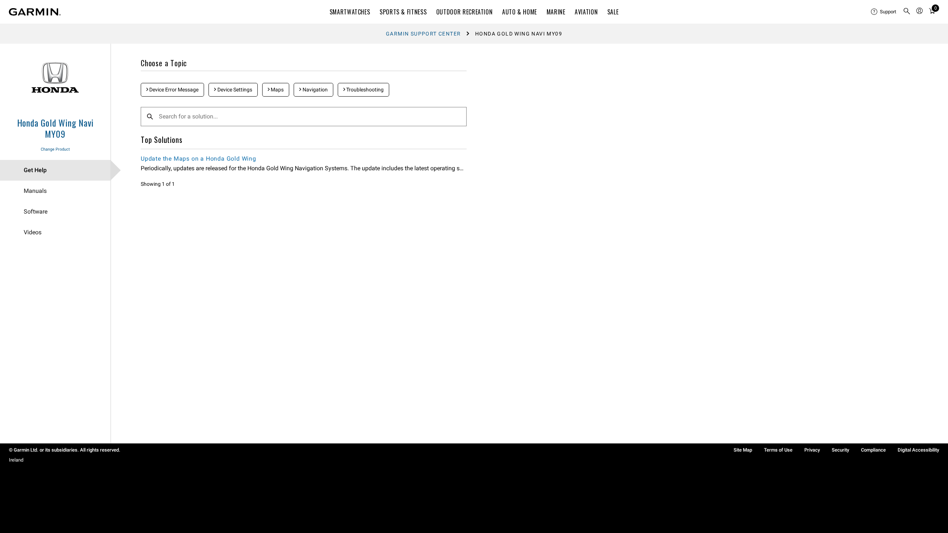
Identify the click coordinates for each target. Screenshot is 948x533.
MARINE (556, 11)
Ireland (16, 460)
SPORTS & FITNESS (403, 11)
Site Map (743, 450)
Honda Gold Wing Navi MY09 (55, 128)
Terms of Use (778, 450)
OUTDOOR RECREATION (464, 11)
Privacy (812, 450)
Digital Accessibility (918, 450)
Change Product (55, 149)
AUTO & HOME (519, 11)
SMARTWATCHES (350, 11)
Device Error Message (173, 90)
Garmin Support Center (423, 34)
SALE (613, 11)
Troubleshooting (364, 90)
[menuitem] (884, 12)
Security (840, 450)
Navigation (314, 90)
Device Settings (234, 90)
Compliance (873, 450)
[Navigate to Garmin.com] (35, 12)
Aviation (586, 11)
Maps (277, 90)
